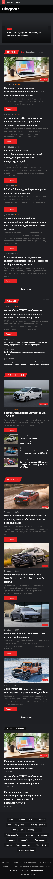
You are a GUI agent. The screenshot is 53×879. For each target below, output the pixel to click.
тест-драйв (41, 845)
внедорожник (34, 830)
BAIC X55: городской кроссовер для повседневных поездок (25, 191)
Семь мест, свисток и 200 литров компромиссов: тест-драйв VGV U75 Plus (34, 464)
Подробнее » (10, 109)
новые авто (25, 840)
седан (9, 845)
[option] (26, 29)
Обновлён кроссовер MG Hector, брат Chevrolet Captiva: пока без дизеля (24, 578)
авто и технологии (36, 825)
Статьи (10, 27)
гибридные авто (13, 835)
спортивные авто (24, 845)
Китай (11, 820)
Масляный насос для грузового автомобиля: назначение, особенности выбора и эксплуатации (26, 260)
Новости (40, 52)
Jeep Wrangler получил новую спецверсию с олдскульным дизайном (26, 690)
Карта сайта (23, 870)
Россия (21, 820)
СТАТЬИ (11, 300)
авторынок (18, 830)
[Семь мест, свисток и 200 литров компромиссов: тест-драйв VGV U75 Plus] (11, 462)
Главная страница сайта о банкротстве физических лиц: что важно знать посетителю (24, 91)
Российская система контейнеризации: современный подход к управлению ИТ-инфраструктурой (23, 156)
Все (22, 52)
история (29, 835)
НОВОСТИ (12, 479)
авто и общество (16, 825)
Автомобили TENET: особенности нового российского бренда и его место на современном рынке (23, 121)
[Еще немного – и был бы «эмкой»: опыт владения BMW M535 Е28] (11, 451)
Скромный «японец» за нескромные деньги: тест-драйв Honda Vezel (33, 441)
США (31, 820)
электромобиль (26, 850)
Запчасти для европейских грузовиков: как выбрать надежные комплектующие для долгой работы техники (26, 34)
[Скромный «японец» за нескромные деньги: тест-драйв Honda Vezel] (11, 439)
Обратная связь (36, 870)
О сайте (13, 870)
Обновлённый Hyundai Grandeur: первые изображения (25, 635)
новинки (11, 840)
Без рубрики (30, 52)
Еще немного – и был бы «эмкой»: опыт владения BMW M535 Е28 (34, 452)
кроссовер (42, 835)
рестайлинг (40, 840)
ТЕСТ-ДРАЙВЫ (15, 375)
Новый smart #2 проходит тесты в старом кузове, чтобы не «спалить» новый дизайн (25, 519)
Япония (41, 820)
